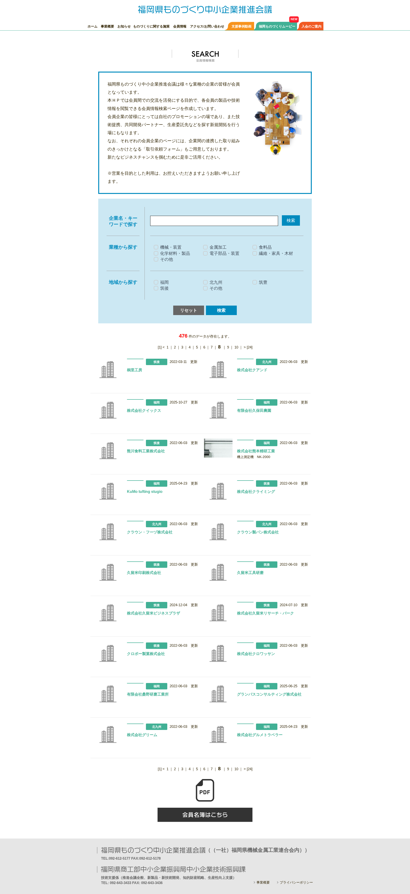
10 (236, 347)
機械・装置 (171, 247)
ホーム (93, 26)
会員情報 (179, 26)
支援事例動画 (242, 26)
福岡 (164, 282)
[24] (249, 347)
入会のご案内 (311, 26)
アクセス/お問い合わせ (207, 26)
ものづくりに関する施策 (151, 26)
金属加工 (218, 247)
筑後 (164, 288)
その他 (166, 259)
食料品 (265, 247)
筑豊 (263, 282)
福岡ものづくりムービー (277, 26)
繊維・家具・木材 (276, 253)
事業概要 (107, 26)
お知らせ (124, 26)
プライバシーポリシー (296, 882)
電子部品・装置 (224, 253)
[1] (160, 347)
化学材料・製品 (175, 253)
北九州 (216, 282)
